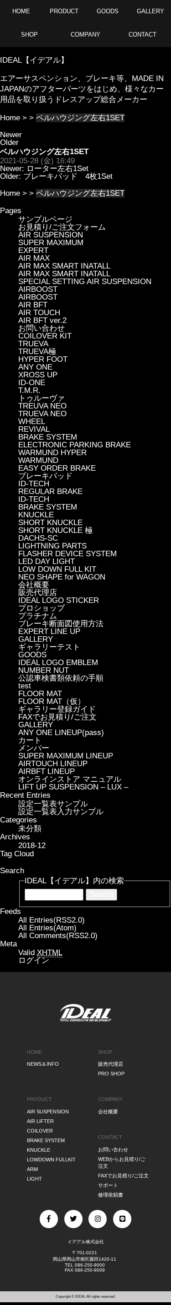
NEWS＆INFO (43, 1064)
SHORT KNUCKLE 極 (55, 530)
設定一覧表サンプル (53, 804)
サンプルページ (45, 219)
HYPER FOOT (42, 359)
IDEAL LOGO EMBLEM (58, 662)
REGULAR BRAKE (50, 491)
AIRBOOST (37, 289)
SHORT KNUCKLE (50, 522)
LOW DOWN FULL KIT (57, 569)
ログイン (33, 960)
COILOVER (40, 1130)
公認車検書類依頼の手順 (61, 678)
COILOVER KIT (45, 336)
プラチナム (37, 616)
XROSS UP (37, 375)
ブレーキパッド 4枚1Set (68, 176)
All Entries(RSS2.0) (51, 920)
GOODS (32, 654)
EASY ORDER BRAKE (57, 468)
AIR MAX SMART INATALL (64, 266)
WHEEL (31, 421)
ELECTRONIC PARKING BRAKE (74, 444)
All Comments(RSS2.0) (58, 935)
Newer (11, 134)
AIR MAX (34, 258)
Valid (40, 952)
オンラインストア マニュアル (69, 779)
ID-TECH (33, 483)
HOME (34, 1052)
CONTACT (110, 1137)
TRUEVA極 (37, 351)
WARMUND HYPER (52, 452)
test (24, 686)
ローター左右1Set (57, 168)
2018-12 (32, 845)
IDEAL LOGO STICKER (58, 600)
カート (29, 740)
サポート (108, 1185)
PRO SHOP (111, 1073)
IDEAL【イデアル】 (34, 60)
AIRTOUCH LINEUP (53, 763)
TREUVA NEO (42, 406)
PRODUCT (39, 1099)
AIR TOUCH (39, 312)
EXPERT (33, 250)
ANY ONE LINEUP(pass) (61, 732)
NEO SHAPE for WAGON (61, 577)
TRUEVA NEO (42, 413)
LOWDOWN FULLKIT (51, 1159)
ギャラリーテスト (49, 647)
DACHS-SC (38, 538)
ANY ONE (35, 367)
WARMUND (38, 460)
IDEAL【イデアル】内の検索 (74, 880)
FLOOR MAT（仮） (51, 701)
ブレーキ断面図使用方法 (61, 623)
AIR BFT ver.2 (42, 320)
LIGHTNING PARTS (52, 546)
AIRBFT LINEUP (46, 771)
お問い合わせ (41, 328)
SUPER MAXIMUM (50, 242)
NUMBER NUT (43, 670)
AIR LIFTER (40, 1121)
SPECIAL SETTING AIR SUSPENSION (84, 281)
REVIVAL (34, 429)
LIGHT (34, 1178)
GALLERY (35, 639)
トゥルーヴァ (41, 398)
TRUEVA (33, 343)
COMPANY (110, 1099)
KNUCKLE (36, 514)
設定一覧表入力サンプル (61, 811)
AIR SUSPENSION (50, 235)
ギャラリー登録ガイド (57, 709)
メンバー (33, 748)
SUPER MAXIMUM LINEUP (65, 756)
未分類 (29, 828)
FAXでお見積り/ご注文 (57, 717)
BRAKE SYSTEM (47, 437)
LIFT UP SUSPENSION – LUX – (73, 787)
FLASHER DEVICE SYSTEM (67, 553)
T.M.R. (29, 390)
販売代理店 (37, 592)
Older (9, 142)
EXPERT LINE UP (49, 631)
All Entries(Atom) (47, 928)
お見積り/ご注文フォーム (62, 227)
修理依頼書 (110, 1195)
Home (10, 117)
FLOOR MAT (40, 693)
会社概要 (33, 584)
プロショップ (41, 608)
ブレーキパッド (45, 476)
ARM (32, 1169)
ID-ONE (31, 382)
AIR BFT (32, 305)
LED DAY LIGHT (46, 561)
